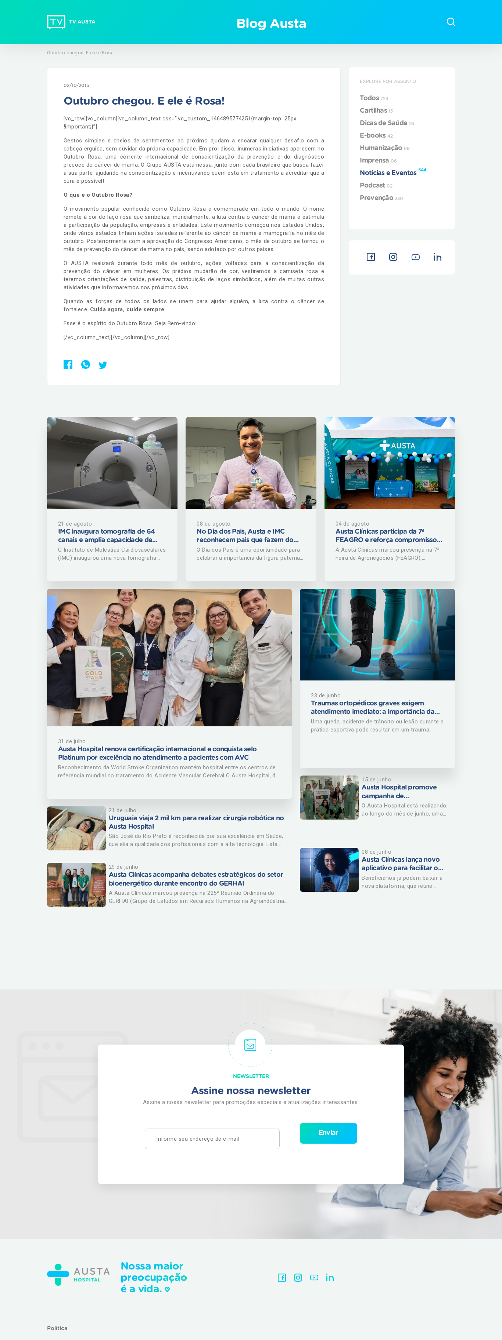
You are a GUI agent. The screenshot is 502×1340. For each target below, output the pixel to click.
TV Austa (82, 22)
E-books (376, 135)
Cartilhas (376, 111)
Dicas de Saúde (387, 123)
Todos (374, 98)
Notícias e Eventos (393, 172)
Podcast (376, 185)
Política (57, 1328)
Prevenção (381, 198)
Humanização (384, 148)
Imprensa (378, 160)
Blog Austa (271, 23)
